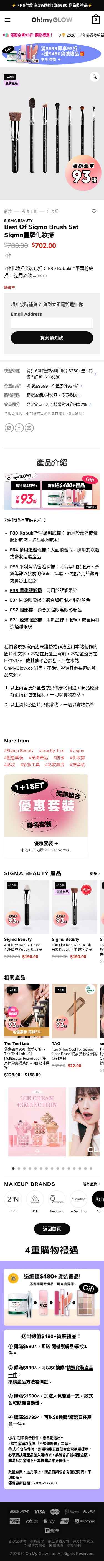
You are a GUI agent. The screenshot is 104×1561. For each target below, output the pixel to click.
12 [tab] (74, 1168)
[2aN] (13, 1199)
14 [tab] (85, 1168)
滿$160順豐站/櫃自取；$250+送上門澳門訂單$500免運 (59, 374)
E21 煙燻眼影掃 (26, 620)
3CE (35, 1211)
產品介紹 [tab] (52, 462)
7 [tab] (46, 1168)
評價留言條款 (34, 1546)
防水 (60, 757)
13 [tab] (80, 1168)
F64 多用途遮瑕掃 (28, 550)
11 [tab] (69, 1168)
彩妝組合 (56, 764)
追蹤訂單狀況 (83, 1541)
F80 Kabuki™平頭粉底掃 (35, 533)
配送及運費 (18, 1541)
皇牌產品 (39, 757)
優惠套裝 (15, 757)
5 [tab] (35, 1168)
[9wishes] (57, 1199)
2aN (13, 1211)
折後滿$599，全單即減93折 (52, 386)
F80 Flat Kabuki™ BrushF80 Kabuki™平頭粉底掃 (72, 947)
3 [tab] (24, 1168)
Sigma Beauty (18, 220)
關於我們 (74, 1546)
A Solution (79, 1211)
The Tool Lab (16, 1043)
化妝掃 (53, 211)
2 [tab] (19, 1168)
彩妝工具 (29, 211)
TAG (56, 1043)
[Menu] (7, 20)
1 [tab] (13, 1168)
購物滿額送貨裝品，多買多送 (51, 395)
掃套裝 (78, 764)
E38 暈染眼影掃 (26, 590)
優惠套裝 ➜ (46, 843)
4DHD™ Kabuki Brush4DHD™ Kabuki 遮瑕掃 (23, 947)
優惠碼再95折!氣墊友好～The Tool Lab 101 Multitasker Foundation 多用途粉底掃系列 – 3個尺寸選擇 (26, 1058)
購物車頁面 (51, 1449)
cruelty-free (53, 750)
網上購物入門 (58, 1541)
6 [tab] (41, 1168)
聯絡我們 (56, 1546)
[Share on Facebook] (19, 427)
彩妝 (8, 211)
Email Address (26, 314)
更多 (93, 873)
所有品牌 (90, 1184)
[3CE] (35, 1199)
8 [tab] (52, 1168)
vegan (78, 750)
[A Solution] (78, 1199)
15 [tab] (91, 1168)
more (41, 275)
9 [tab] (57, 1168)
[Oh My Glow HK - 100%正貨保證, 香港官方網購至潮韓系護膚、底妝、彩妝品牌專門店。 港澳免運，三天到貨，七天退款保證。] (52, 20)
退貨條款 (37, 1541)
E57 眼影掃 (21, 610)
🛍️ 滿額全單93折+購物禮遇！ (29, 35)
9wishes (56, 1211)
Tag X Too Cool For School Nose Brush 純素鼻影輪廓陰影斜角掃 (74, 1053)
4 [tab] (30, 1168)
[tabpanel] (37, 1126)
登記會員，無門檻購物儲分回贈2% (56, 404)
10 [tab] (63, 1168)
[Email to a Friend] (29, 427)
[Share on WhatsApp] (9, 427)
